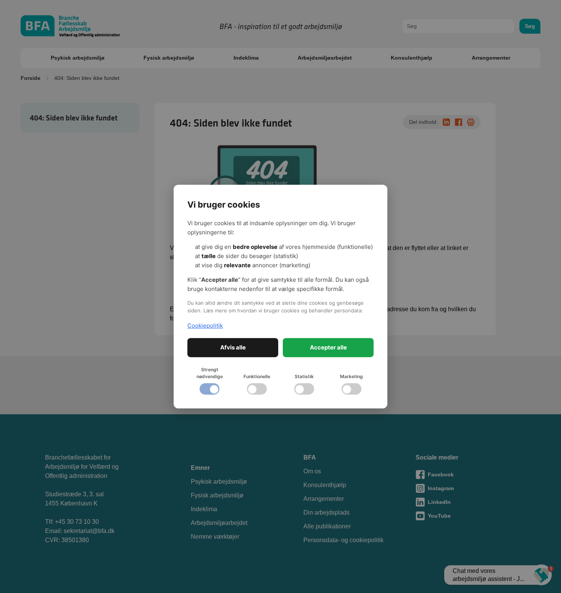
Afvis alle (233, 347)
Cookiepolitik (205, 325)
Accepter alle (328, 347)
